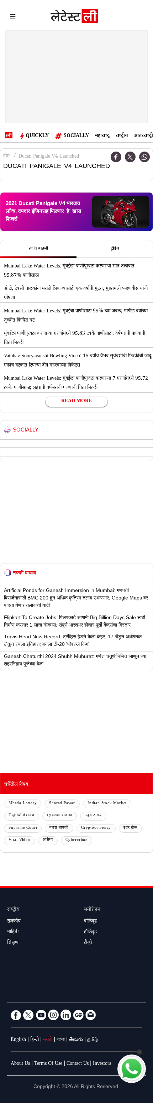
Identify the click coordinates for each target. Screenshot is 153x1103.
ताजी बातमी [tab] (38, 248)
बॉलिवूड (90, 922)
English (18, 1040)
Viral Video (19, 840)
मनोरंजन (92, 910)
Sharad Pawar (62, 804)
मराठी (47, 1040)
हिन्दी (34, 1040)
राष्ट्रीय (122, 136)
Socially (76, 136)
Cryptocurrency (96, 828)
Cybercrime (76, 840)
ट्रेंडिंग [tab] (115, 248)
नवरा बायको (59, 828)
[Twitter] (130, 157)
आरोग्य (48, 840)
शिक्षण (13, 943)
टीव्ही (88, 943)
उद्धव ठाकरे (93, 816)
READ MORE (76, 401)
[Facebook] (116, 157)
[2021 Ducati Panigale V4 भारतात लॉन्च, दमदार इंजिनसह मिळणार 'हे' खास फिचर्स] (120, 212)
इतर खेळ (130, 828)
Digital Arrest (22, 816)
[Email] (90, 1015)
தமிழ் (92, 1040)
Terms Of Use (48, 1064)
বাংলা (61, 1040)
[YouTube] (41, 1015)
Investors (102, 1064)
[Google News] (78, 1015)
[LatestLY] (74, 18)
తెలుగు (76, 1040)
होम (6, 157)
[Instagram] (53, 1015)
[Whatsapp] (144, 157)
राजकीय (14, 922)
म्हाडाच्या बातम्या (59, 816)
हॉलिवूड (90, 932)
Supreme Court (23, 828)
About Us (20, 1064)
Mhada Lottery (23, 804)
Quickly (37, 136)
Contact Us (78, 1064)
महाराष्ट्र (102, 136)
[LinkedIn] (65, 1015)
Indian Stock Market (107, 804)
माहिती (13, 932)
